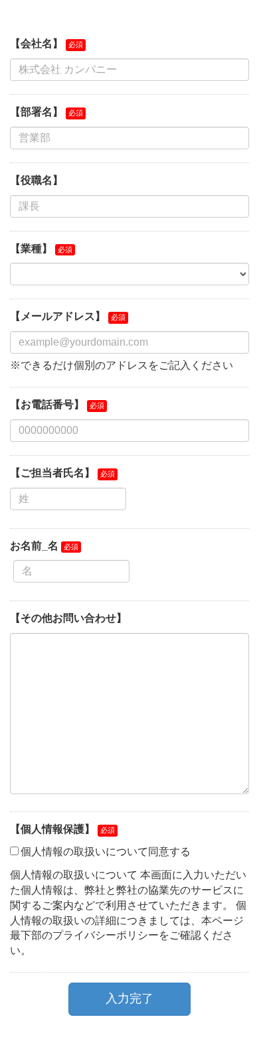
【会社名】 (36, 43)
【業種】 (31, 248)
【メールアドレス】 (58, 316)
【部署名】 (36, 111)
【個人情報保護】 (52, 829)
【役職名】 (36, 180)
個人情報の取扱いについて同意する (106, 851)
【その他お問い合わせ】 (68, 618)
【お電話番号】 (47, 404)
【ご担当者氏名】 (52, 472)
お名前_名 (34, 545)
